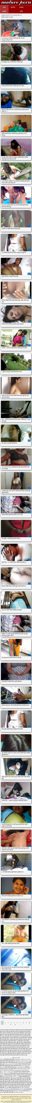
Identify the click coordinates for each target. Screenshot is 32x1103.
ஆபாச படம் (16, 1076)
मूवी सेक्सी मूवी (10, 1091)
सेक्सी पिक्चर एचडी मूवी (17, 1048)
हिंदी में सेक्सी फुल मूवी (16, 1086)
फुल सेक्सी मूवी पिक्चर (26, 1036)
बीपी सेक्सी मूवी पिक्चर (4, 1039)
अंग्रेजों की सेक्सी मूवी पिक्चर (26, 1030)
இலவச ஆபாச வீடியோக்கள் (7, 1072)
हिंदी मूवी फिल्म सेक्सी (24, 1083)
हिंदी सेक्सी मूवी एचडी (13, 1062)
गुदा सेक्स (22, 1075)
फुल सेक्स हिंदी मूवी (17, 1079)
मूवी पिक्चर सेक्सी (22, 1042)
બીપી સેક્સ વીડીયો (17, 1091)
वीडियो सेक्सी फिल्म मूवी (15, 1073)
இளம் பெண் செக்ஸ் (19, 1067)
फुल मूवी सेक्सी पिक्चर (16, 1036)
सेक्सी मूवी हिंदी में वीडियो (5, 1083)
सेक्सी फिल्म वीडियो (4, 1061)
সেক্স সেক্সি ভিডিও (17, 1061)
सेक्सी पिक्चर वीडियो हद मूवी (21, 1055)
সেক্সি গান (2, 1059)
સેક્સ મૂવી (5, 1076)
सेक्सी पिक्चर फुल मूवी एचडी (8, 1050)
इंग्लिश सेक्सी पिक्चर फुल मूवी (9, 1033)
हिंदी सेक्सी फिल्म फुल (15, 1089)
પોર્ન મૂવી (7, 1087)
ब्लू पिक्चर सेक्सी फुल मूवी (24, 1039)
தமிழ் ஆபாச (18, 1059)
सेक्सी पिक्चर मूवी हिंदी (6, 1053)
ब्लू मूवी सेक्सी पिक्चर (12, 1041)
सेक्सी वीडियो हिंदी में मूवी (9, 1059)
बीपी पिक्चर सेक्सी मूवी (27, 1037)
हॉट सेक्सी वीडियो (28, 1089)
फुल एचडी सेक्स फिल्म (7, 1036)
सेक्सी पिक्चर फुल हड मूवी (19, 1050)
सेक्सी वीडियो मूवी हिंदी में (5, 1078)
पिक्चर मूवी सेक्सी (8, 1034)
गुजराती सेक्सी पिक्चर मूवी (21, 1033)
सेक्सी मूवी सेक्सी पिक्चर (16, 2)
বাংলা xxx (6, 1064)
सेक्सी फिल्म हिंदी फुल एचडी (25, 1081)
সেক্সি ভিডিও (10, 1076)
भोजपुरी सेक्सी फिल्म (8, 1075)
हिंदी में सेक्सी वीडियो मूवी (24, 1076)
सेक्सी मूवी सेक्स (3, 1091)
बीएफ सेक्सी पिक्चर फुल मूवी (16, 1037)
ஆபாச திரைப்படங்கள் (26, 1061)
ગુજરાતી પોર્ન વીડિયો (13, 1064)
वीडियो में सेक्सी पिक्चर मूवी (8, 1045)
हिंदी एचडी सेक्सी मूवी (11, 1084)
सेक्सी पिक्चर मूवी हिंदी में (16, 1053)
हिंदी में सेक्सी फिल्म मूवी (14, 1087)
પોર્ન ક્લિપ (21, 1087)
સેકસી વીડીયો (19, 1068)
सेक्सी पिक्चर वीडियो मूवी (9, 1055)
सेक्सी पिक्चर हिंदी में (25, 1072)
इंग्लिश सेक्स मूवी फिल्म (10, 1067)
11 (10, 1024)
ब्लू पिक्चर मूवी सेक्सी (14, 1039)
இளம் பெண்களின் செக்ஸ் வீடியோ (20, 1070)
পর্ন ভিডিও (22, 1089)
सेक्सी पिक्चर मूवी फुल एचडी (18, 1052)
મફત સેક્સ (24, 1065)
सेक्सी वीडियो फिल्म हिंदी (8, 1092)
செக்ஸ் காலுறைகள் (5, 1073)
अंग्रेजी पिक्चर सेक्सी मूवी (14, 1030)
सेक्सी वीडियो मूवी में (4, 1062)
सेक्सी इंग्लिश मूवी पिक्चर (21, 1047)
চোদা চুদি (19, 1062)
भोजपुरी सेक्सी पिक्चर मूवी (13, 1042)
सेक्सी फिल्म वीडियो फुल (21, 1084)
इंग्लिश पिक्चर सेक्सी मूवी (18, 1031)
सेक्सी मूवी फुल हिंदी (9, 1079)
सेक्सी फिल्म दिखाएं (17, 1065)
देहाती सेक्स (13, 1068)
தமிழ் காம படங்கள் (25, 1059)
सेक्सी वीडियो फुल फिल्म (22, 1078)
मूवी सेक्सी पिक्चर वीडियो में (19, 1044)
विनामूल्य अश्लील (16, 1075)
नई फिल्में (12, 7)
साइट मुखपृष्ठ (4, 9)
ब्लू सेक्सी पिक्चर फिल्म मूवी (22, 1041)
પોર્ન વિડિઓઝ (6, 1089)
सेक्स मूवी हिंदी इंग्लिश (11, 1047)
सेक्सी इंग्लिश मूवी (24, 1073)
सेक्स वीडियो (11, 1061)
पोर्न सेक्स (9, 1086)
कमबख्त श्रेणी (21, 9)
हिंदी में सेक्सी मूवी (22, 1064)
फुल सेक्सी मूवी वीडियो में (5, 1037)
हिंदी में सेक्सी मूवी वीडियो (14, 1081)
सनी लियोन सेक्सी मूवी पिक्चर (21, 1045)
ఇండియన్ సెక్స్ (6, 1068)
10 (29, 1023)
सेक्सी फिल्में (25, 1091)
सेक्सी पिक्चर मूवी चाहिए (7, 1052)
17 (15, 1024)
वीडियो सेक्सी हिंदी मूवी (15, 1083)
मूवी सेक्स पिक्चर (17, 1072)
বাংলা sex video (25, 1062)
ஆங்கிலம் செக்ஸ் (7, 1070)
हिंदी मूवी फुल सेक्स (9, 1065)
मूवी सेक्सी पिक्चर (9, 1044)
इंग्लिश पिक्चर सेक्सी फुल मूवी (6, 1031)
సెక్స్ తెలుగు (13, 1078)
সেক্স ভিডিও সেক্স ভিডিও (18, 1092)
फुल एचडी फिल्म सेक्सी (17, 1034)
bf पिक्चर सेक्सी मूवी (4, 1030)
